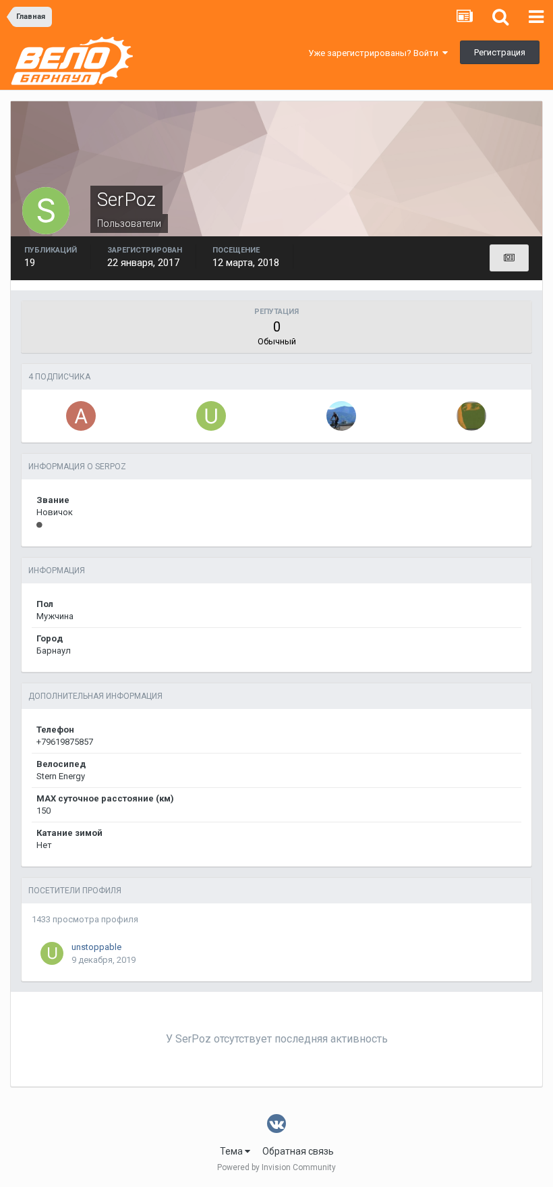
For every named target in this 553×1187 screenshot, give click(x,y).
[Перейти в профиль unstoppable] (211, 416)
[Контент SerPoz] (509, 257)
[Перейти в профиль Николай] (471, 416)
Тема (232, 1151)
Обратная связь (298, 1151)
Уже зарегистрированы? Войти (375, 53)
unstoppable (96, 947)
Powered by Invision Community (276, 1167)
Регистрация (499, 52)
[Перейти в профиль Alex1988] (81, 416)
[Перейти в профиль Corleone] (341, 416)
